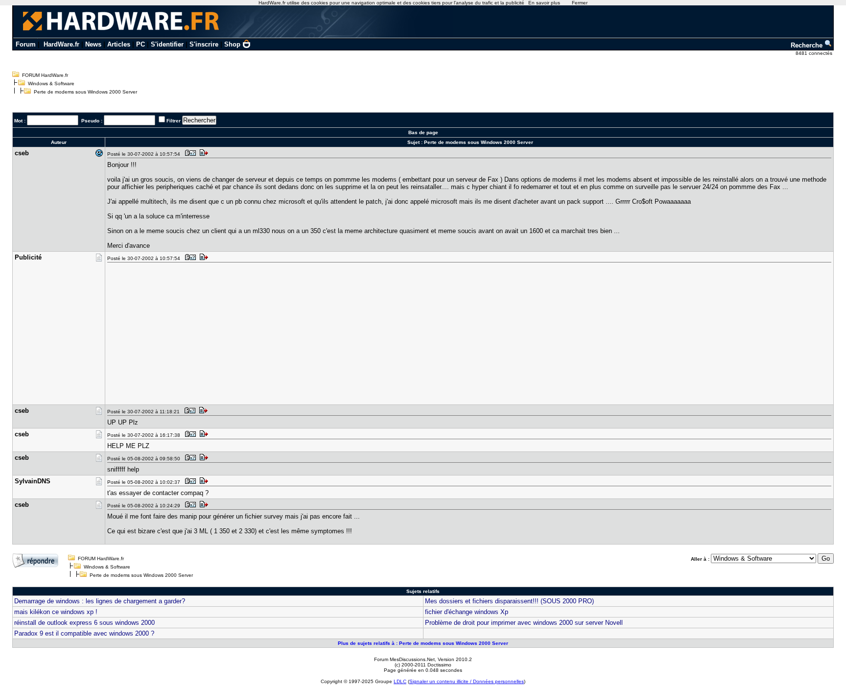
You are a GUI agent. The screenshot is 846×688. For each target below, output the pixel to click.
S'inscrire (203, 44)
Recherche (807, 45)
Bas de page (423, 132)
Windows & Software (51, 83)
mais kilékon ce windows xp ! (55, 612)
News (93, 44)
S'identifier (167, 44)
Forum (26, 44)
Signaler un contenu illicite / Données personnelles (466, 681)
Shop (232, 44)
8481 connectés (815, 53)
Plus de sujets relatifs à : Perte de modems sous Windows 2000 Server (423, 643)
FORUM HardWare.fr (45, 75)
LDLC (400, 681)
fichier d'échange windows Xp (466, 612)
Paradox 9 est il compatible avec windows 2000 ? (84, 633)
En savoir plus (544, 2)
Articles (118, 44)
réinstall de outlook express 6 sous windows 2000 (84, 622)
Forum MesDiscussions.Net (404, 659)
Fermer (580, 2)
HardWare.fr (61, 44)
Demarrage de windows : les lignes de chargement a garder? (99, 601)
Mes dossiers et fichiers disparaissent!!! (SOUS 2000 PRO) (509, 601)
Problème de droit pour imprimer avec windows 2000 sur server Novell (524, 622)
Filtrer (173, 120)
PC (140, 44)
